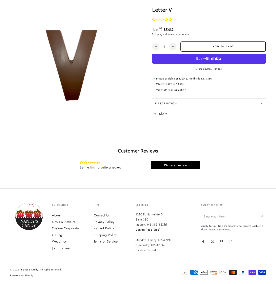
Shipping (157, 34)
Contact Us (102, 215)
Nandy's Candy (29, 269)
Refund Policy (104, 228)
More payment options (209, 69)
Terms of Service (106, 241)
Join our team (62, 248)
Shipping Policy (105, 235)
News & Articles (64, 221)
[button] (162, 19)
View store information (171, 90)
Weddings (59, 241)
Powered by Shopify (21, 275)
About (56, 215)
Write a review (175, 165)
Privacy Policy (104, 221)
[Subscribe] (263, 216)
